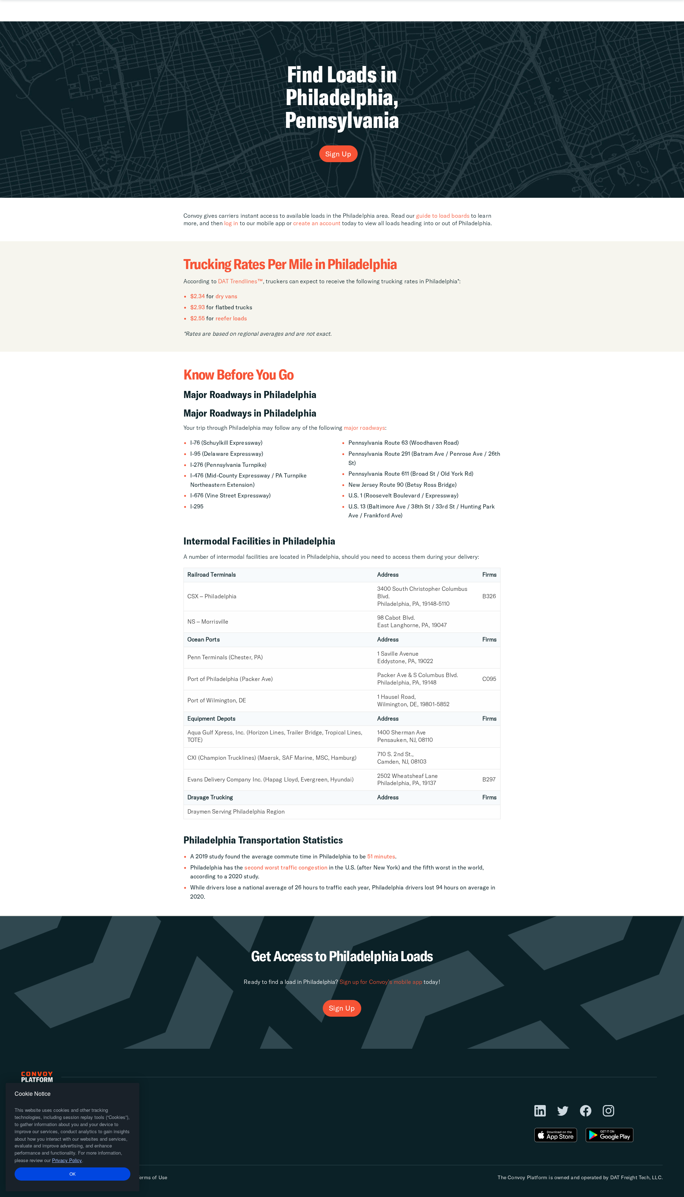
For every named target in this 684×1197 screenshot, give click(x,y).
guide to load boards (443, 215)
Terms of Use (152, 1177)
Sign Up (338, 153)
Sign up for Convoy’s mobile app (381, 981)
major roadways (364, 427)
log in (231, 223)
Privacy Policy (67, 1160)
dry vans (227, 296)
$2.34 (197, 296)
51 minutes (381, 856)
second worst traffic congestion (285, 867)
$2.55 (197, 318)
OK (72, 1174)
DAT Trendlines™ (240, 281)
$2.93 (197, 307)
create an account (316, 223)
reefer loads (231, 318)
